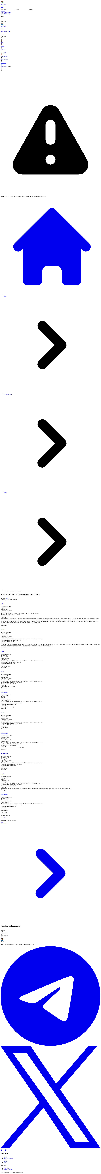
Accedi (30, 9)
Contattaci (6, 1161)
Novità (5, 1157)
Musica (5, 492)
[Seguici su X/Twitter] (50, 1147)
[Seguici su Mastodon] (1, 1150)
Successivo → (4, 818)
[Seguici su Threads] (5, 1150)
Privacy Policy (7, 1168)
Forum (5, 1159)
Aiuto (5, 1162)
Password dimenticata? (6, 12)
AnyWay (3, 651)
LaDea (2, 603)
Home (5, 1156)
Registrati (3, 11)
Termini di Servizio (8, 1169)
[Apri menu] (1, 937)
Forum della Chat (8, 394)
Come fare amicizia (8, 1158)
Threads (5, 13)
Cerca (2, 13)
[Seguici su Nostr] (3, 1150)
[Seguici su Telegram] (50, 1045)
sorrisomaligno (4, 692)
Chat (9, 13)
